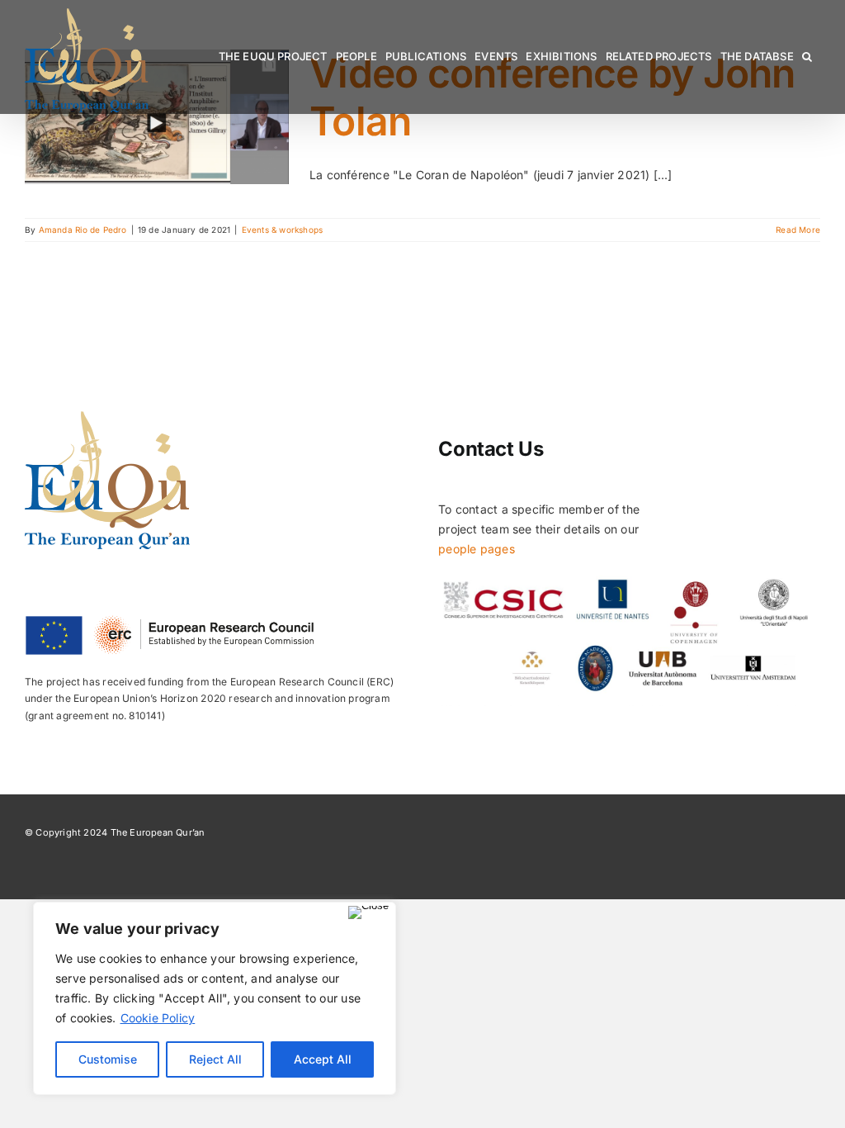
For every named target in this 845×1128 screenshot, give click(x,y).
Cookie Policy (158, 1018)
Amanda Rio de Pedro (83, 230)
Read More (798, 230)
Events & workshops (282, 230)
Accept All (323, 1059)
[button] (807, 56)
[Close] (368, 912)
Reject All (215, 1059)
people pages (476, 549)
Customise (107, 1059)
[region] (214, 998)
